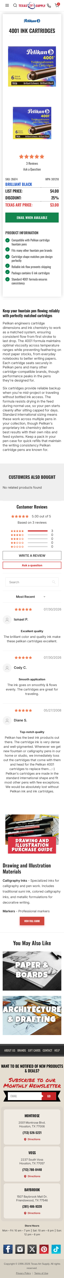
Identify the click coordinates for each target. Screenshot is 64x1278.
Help (57, 1050)
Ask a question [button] (32, 565)
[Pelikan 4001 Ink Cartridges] (32, 121)
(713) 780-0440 (32, 1169)
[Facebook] (8, 1253)
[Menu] (7, 5)
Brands (21, 1050)
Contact (47, 1050)
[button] (32, 157)
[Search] (15, 5)
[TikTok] (56, 1253)
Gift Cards (34, 1050)
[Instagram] (20, 1253)
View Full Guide (32, 921)
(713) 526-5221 (32, 1132)
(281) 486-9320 (32, 1206)
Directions (34, 1139)
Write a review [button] (32, 555)
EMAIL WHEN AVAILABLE (32, 217)
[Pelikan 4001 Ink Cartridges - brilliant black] (32, 66)
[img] (23, 609)
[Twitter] (32, 1253)
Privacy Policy (23, 1273)
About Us (9, 1050)
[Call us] (48, 5)
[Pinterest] (44, 1253)
